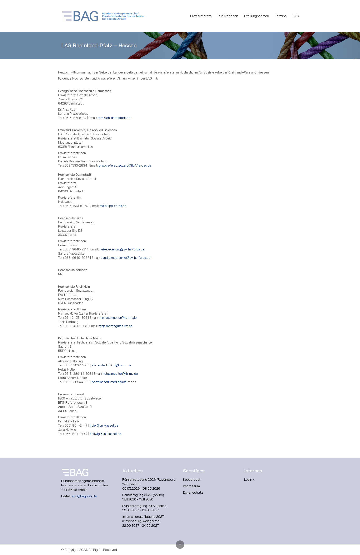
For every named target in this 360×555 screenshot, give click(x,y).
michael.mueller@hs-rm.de (118, 318)
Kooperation (192, 479)
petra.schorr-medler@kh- (110, 382)
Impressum (191, 486)
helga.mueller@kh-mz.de (120, 374)
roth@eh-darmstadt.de (114, 118)
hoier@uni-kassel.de (104, 425)
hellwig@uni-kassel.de (105, 434)
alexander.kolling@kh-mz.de (111, 365)
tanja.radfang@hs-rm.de (115, 326)
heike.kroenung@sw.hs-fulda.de (122, 249)
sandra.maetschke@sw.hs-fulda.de (125, 258)
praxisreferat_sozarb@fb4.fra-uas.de (125, 165)
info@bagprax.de (84, 496)
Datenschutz (193, 492)
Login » (249, 479)
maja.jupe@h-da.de (113, 206)
